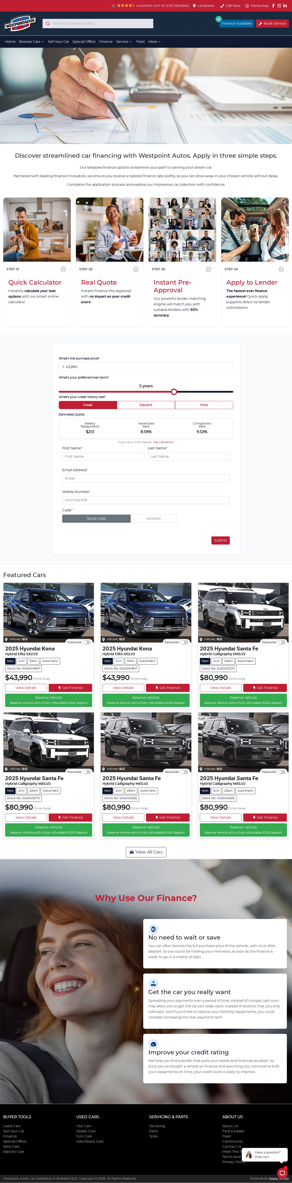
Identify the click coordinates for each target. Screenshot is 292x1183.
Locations (206, 5)
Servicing (157, 1126)
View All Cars (149, 852)
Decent (146, 405)
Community (232, 1141)
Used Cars (12, 1126)
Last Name (157, 448)
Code (67, 510)
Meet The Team (235, 1151)
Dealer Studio (279, 1178)
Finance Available (237, 23)
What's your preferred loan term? (84, 377)
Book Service (275, 23)
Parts (153, 1131)
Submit (220, 540)
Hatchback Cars (89, 1141)
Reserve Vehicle (49, 700)
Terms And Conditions (241, 1157)
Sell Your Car (58, 41)
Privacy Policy (233, 1162)
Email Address (75, 470)
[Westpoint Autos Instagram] (280, 6)
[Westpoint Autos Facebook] (274, 6)
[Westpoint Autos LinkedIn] (286, 6)
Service (122, 41)
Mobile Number (76, 492)
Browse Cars (29, 41)
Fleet (140, 41)
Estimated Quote (71, 414)
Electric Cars (13, 1151)
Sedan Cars (86, 1131)
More (152, 41)
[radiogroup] (146, 406)
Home (10, 41)
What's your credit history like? (82, 397)
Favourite (74, 642)
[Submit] (48, 23)
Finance (106, 41)
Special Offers (84, 41)
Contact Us (232, 1146)
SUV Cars (84, 1136)
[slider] (174, 392)
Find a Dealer (233, 1131)
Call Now (233, 5)
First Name (72, 448)
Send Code (96, 518)
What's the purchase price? (79, 358)
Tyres (153, 1136)
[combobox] (98, 23)
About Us (230, 1126)
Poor (204, 405)
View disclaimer (163, 442)
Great (88, 405)
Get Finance (72, 688)
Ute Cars (83, 1126)
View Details (26, 688)
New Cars (11, 1146)
